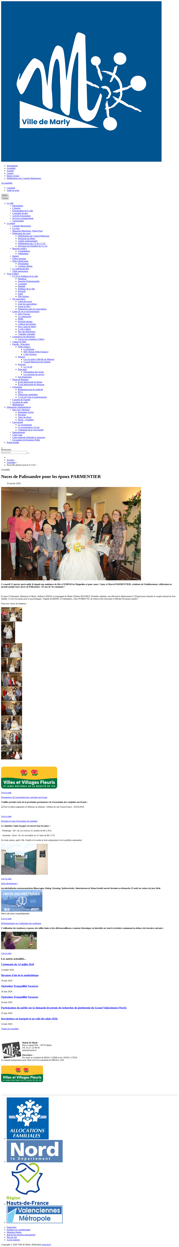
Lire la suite (6, 792)
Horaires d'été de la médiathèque (20, 975)
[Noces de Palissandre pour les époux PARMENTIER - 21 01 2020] (11, 620)
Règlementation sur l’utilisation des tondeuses (21, 923)
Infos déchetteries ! (9, 883)
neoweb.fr (46, 1244)
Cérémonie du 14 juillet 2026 (17, 964)
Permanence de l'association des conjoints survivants (24, 797)
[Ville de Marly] (81, 161)
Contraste (11, 188)
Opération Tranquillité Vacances (19, 986)
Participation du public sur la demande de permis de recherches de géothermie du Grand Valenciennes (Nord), (64, 1007)
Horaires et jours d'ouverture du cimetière (19, 821)
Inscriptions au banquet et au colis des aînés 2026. (29, 1018)
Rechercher (6, 449)
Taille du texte (13, 190)
